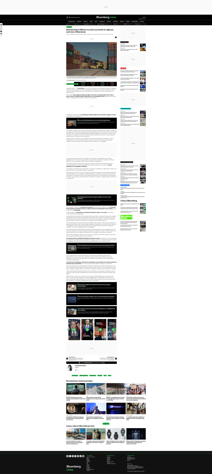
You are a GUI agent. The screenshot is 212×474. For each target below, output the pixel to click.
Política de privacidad (130, 457)
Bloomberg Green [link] (135, 21)
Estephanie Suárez (71, 80)
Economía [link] (142, 21)
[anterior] (67, 358)
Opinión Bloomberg (125, 185)
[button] (116, 37)
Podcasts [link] (127, 21)
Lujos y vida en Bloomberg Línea (80, 426)
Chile (87, 462)
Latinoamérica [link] (102, 21)
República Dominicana (90, 469)
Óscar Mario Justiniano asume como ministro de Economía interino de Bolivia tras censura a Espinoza (136, 399)
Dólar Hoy (108, 458)
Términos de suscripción (131, 458)
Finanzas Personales (110, 461)
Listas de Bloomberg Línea (111, 463)
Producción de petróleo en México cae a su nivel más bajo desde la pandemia (95, 296)
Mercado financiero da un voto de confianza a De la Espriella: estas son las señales (76, 399)
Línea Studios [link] (115, 21)
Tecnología (129, 459)
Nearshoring (100, 375)
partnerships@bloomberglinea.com (133, 465)
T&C (128, 460)
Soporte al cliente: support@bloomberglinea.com (135, 467)
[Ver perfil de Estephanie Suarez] (70, 368)
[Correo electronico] (76, 370)
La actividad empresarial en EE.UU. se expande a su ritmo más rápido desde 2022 (135, 418)
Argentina (88, 459)
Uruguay (88, 466)
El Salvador (88, 468)
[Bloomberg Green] (133, 217)
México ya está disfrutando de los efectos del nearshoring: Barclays (93, 120)
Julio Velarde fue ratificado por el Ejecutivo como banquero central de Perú (95, 418)
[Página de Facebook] (67, 456)
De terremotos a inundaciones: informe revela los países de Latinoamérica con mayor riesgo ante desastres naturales (129, 222)
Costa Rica (88, 467)
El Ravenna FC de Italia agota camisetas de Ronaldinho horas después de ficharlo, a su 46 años (136, 442)
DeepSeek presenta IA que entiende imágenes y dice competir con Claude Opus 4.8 (115, 418)
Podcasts (108, 462)
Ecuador (88, 464)
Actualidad (108, 459)
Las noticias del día (92, 375)
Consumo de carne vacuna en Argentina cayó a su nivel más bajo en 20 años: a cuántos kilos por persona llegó (106, 359)
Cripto (108, 460)
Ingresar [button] (144, 17)
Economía (108, 456)
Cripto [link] (96, 21)
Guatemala (88, 470)
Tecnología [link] (109, 21)
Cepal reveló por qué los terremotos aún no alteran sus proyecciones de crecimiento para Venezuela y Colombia (76, 359)
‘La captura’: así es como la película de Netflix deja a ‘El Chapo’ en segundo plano (95, 442)
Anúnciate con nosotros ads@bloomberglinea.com (135, 466)
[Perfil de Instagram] (75, 456)
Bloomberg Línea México (83, 375)
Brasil (87, 457)
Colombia (88, 460)
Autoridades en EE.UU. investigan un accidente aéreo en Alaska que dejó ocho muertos (75, 418)
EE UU (105, 375)
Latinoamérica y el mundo (91, 456)
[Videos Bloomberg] (133, 201)
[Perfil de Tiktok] (81, 456)
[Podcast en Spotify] (83, 456)
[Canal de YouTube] (73, 456)
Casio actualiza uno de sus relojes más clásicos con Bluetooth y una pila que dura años (115, 442)
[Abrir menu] (67, 17)
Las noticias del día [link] (71, 21)
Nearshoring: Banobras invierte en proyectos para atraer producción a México (96, 245)
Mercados (108, 457)
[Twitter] (78, 370)
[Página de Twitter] (70, 456)
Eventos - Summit (130, 464)
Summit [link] (91, 21)
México (109, 375)
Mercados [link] (85, 21)
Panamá (88, 465)
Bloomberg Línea (75, 375)
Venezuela (88, 461)
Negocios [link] (121, 21)
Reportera (77, 367)
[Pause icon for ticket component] (67, 24)
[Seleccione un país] (79, 17)
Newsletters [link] (79, 21)
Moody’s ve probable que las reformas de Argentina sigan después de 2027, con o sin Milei (115, 399)
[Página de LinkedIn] (78, 456)
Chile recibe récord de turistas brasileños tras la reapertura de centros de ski (95, 399)
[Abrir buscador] (70, 17)
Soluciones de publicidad (131, 468)
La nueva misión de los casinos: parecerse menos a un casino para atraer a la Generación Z (74, 442)
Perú (87, 463)
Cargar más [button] (106, 423)
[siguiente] (116, 358)
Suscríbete (129, 456)
